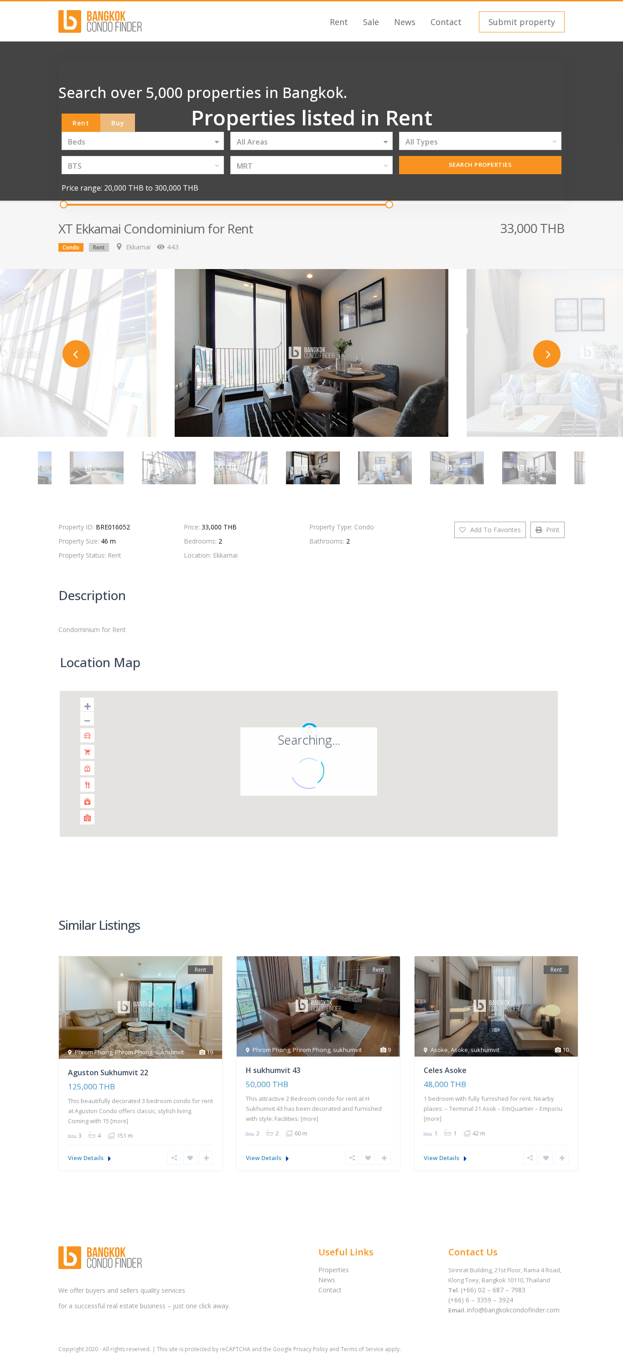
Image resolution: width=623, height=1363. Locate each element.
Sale (371, 21)
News (404, 21)
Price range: (82, 188)
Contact (446, 21)
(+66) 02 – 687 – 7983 (493, 1289)
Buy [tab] (118, 123)
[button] (520, 21)
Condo (70, 247)
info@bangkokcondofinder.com (513, 1310)
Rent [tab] (81, 123)
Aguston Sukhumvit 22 (108, 1073)
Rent (339, 21)
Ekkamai (138, 247)
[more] (119, 1121)
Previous (76, 354)
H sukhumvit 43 (273, 1070)
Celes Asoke (445, 1070)
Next (547, 354)
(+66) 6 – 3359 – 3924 (480, 1300)
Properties (333, 1269)
